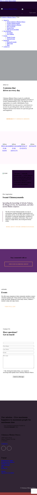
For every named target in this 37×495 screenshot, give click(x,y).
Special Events (5, 465)
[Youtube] (9, 448)
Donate (3, 471)
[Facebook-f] (3, 448)
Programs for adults (7, 460)
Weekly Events (5, 463)
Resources (4, 468)
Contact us (4, 444)
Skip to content (4, 0)
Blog (2, 467)
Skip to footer (12, 0)
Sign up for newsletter (7, 473)
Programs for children (7, 462)
